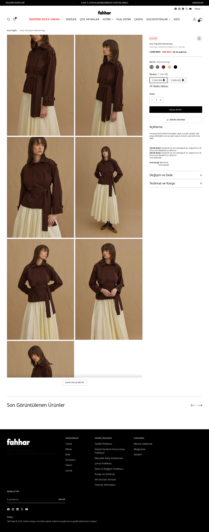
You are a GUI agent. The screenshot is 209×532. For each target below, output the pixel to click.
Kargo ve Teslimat (105, 474)
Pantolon (70, 459)
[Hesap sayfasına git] (194, 19)
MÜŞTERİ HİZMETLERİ (15, 2)
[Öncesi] (73, 3)
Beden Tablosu (160, 86)
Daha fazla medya (74, 382)
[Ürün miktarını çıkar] (152, 100)
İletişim (138, 454)
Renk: (159, 61)
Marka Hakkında (143, 443)
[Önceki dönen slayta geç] (193, 405)
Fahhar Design (29, 521)
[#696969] (157, 67)
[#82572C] (151, 67)
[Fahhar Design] (104, 13)
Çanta (68, 470)
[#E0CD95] (169, 67)
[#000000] (175, 67)
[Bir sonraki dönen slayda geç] (199, 405)
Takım (68, 465)
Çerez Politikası (103, 463)
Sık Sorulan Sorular (105, 479)
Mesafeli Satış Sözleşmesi (109, 458)
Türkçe (197, 9)
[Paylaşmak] (199, 38)
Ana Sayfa (12, 30)
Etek (67, 454)
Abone (61, 499)
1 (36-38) (157, 80)
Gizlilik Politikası (103, 443)
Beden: (158, 74)
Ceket (68, 443)
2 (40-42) (176, 80)
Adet (152, 94)
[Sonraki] (136, 3)
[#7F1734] (163, 67)
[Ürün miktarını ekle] (160, 100)
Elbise (68, 449)
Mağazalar (140, 449)
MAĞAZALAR (197, 2)
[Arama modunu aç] (8, 19)
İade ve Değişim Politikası (109, 468)
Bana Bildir (176, 109)
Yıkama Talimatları (105, 484)
